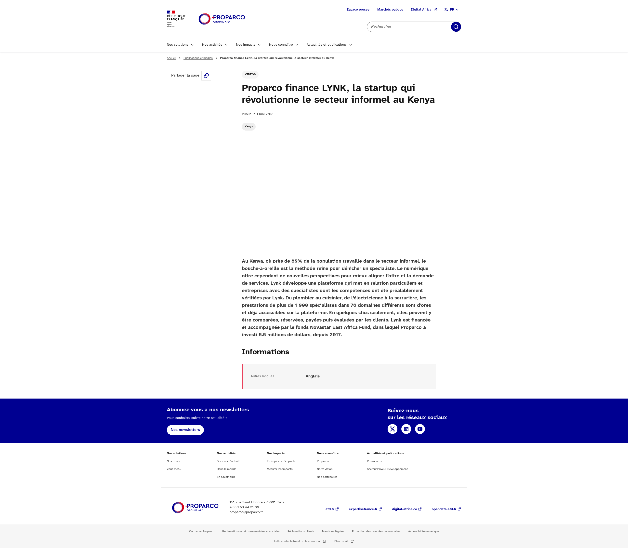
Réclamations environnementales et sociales (251, 531)
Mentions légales (333, 531)
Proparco (323, 461)
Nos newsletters (185, 430)
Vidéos (250, 74)
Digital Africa (421, 10)
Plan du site (341, 541)
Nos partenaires (327, 477)
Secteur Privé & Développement (387, 469)
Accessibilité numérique (423, 531)
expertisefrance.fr (363, 509)
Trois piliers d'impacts (281, 461)
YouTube (420, 429)
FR (452, 10)
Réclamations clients (301, 531)
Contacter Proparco (201, 531)
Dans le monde (226, 469)
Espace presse (358, 10)
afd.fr (330, 509)
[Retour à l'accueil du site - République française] (221, 19)
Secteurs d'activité (228, 461)
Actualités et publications (327, 45)
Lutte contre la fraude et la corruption (298, 541)
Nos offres (173, 461)
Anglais (313, 376)
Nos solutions (177, 45)
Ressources (374, 461)
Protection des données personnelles (376, 531)
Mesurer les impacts (280, 469)
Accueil (171, 58)
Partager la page (206, 75)
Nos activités (212, 45)
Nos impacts (245, 45)
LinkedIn (406, 429)
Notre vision (325, 469)
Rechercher (456, 27)
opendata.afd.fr (444, 509)
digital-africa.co (404, 509)
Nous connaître (281, 45)
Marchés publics (390, 10)
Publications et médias (198, 58)
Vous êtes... (174, 469)
